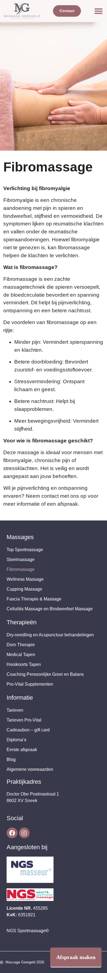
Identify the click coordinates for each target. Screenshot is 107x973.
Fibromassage (21, 569)
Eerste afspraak (22, 749)
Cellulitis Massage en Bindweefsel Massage (50, 608)
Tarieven (15, 710)
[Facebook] (12, 833)
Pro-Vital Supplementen (30, 684)
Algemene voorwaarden (30, 769)
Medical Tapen (21, 654)
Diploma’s (16, 739)
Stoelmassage (21, 559)
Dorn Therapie (21, 644)
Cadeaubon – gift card (28, 730)
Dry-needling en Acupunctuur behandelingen (50, 635)
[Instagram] (24, 833)
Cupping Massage (24, 589)
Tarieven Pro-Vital (24, 720)
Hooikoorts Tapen (24, 664)
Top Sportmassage (25, 549)
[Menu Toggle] (98, 11)
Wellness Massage (25, 579)
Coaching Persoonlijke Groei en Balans (45, 674)
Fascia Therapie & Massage (34, 599)
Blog (11, 759)
